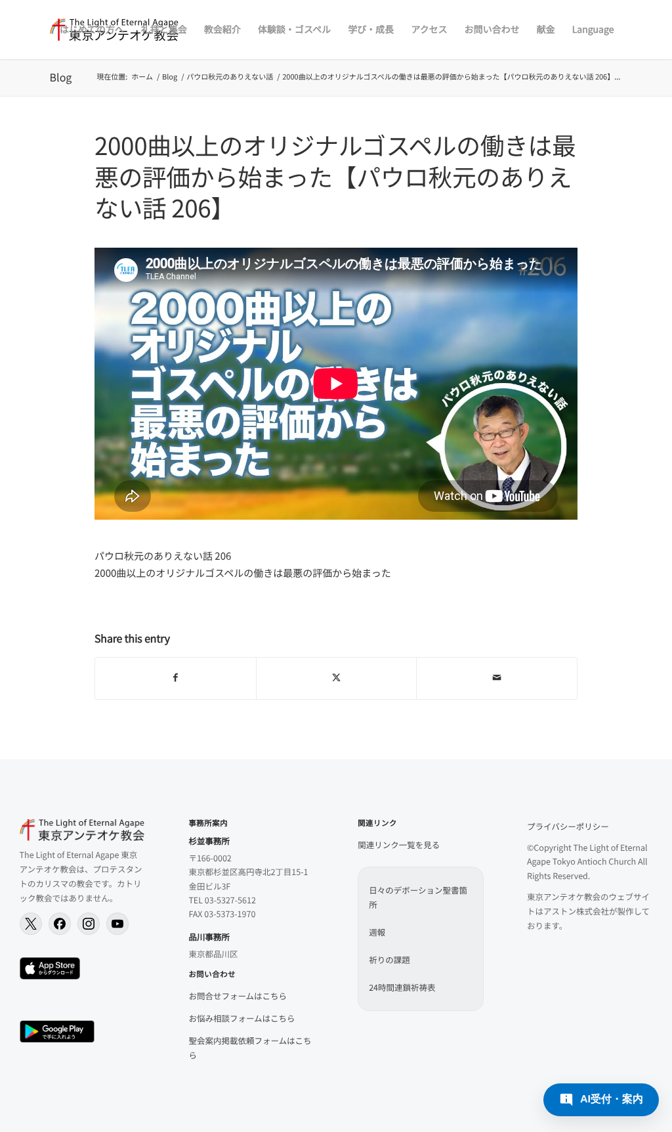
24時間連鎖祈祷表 (402, 987)
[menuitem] (92, 29)
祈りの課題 (389, 959)
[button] (601, 1099)
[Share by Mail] (497, 678)
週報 (377, 932)
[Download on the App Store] (50, 968)
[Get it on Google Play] (57, 1031)
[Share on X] (337, 678)
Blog (61, 77)
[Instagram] (88, 924)
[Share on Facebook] (175, 678)
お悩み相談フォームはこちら (241, 1018)
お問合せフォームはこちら (237, 995)
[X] (31, 924)
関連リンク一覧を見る (399, 844)
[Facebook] (60, 924)
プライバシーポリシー (568, 826)
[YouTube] (117, 924)
